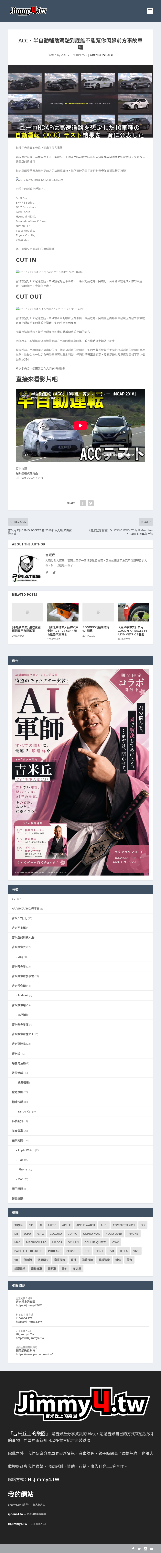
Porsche (72, 1251)
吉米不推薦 (19, 928)
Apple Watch (26, 1150)
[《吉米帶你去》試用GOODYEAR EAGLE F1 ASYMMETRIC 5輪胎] (133, 612)
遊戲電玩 (17, 1198)
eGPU (27, 1233)
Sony (99, 1251)
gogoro (56, 1233)
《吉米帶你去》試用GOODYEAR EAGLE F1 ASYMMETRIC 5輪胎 (132, 630)
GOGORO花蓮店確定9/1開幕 (96, 628)
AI (40, 1225)
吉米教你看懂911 (22, 1034)
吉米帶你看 (19, 966)
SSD (111, 1251)
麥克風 (77, 1268)
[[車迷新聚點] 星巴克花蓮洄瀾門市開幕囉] (27, 612)
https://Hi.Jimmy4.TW (30, 1338)
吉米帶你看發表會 (23, 976)
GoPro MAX (91, 1233)
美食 (129, 1260)
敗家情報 (17, 1073)
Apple (66, 1225)
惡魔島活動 (19, 1063)
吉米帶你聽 (19, 986)
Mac (20, 1179)
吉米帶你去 (19, 947)
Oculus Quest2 (95, 1242)
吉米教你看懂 (20, 1024)
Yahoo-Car (25, 1111)
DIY (143, 1225)
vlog (20, 957)
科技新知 (107, 55)
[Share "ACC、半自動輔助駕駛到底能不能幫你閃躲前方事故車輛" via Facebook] (83, 503)
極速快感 (95, 55)
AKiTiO (52, 1225)
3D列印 (22, 1015)
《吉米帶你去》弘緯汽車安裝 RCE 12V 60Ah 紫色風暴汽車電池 (63, 630)
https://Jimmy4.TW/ (29, 1305)
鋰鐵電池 (19, 1268)
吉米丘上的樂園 (25, 1301)
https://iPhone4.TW (29, 1322)
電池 (64, 1268)
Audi (104, 1225)
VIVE (136, 1251)
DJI (16, 1233)
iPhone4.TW (24, 1318)
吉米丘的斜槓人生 (23, 937)
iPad (21, 1160)
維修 (118, 1260)
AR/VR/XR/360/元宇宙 (25, 908)
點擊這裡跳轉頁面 (27, 473)
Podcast (23, 995)
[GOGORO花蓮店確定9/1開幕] (98, 612)
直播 (73, 1260)
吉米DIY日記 (19, 918)
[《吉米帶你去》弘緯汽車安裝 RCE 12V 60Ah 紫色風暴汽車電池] (63, 612)
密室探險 (59, 1260)
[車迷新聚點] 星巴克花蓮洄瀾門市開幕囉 (26, 628)
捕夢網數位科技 (25, 1350)
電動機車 (36, 1268)
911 (31, 1225)
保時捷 (28, 1260)
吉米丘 (65, 55)
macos (57, 1242)
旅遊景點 (17, 1092)
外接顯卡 (43, 1260)
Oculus (73, 1242)
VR (16, 1260)
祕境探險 (87, 1260)
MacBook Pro (36, 1242)
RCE (87, 1251)
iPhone (22, 1169)
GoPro (72, 1233)
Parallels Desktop (28, 1251)
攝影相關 (23, 1082)
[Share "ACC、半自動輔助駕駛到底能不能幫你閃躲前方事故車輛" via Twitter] (91, 503)
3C (13, 898)
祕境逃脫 (104, 1260)
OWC (115, 1242)
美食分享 (17, 1131)
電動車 (52, 1268)
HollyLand (113, 1233)
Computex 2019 (124, 1225)
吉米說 (16, 1053)
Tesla (124, 1251)
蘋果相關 (17, 1140)
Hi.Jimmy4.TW (25, 1334)
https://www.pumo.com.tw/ (34, 1354)
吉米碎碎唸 (19, 1043)
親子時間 (17, 1188)
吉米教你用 (19, 1005)
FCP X (40, 1233)
